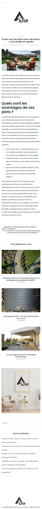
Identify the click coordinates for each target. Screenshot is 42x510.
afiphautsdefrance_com (14, 45)
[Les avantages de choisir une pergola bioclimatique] (21, 338)
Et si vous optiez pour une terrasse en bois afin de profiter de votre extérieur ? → (21, 232)
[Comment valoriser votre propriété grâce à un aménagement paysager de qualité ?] (21, 262)
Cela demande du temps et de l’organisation (22, 132)
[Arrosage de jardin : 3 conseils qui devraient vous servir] (21, 300)
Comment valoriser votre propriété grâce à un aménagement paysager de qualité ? (21, 279)
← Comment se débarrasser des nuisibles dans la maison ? (19, 228)
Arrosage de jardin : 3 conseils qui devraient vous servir (21, 317)
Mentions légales (35, 507)
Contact (25, 507)
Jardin (21, 36)
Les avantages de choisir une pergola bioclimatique (21, 355)
